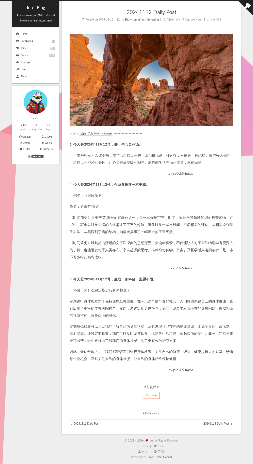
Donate (151, 395)
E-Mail (26, 149)
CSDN (48, 137)
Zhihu (26, 143)
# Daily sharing (151, 413)
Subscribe (48, 149)
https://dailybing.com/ (95, 133)
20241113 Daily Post (216, 423)
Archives (37, 55)
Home (24, 34)
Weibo (48, 143)
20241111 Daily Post (86, 423)
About (24, 76)
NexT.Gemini (164, 457)
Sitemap (25, 62)
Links (23, 69)
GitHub (26, 137)
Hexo (149, 457)
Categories (37, 41)
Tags (37, 48)
